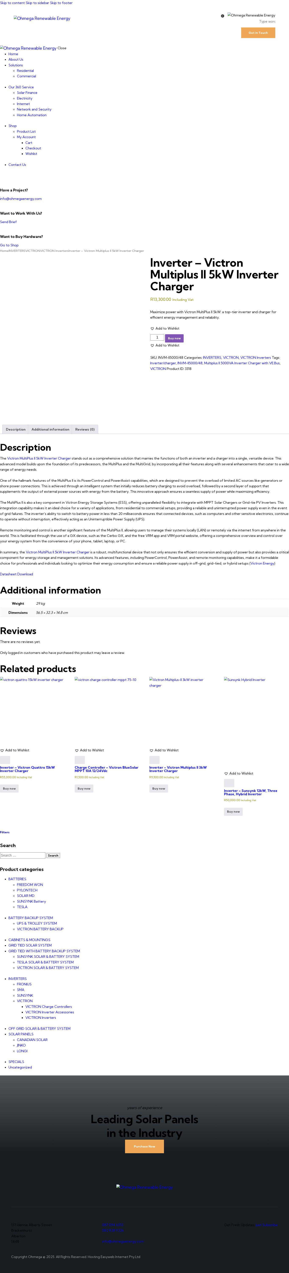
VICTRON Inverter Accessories (49, 1012)
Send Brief (8, 222)
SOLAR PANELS (20, 1034)
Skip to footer (61, 3)
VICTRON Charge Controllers (48, 1006)
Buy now (174, 338)
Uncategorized (20, 1067)
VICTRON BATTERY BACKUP (40, 929)
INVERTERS (17, 251)
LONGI (22, 1051)
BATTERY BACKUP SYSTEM (30, 918)
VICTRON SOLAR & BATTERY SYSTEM (48, 968)
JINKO (21, 1045)
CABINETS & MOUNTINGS (29, 940)
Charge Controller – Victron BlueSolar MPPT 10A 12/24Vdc (106, 769)
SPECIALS (16, 1062)
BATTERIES (17, 879)
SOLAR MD (25, 896)
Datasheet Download (16, 574)
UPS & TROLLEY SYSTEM (37, 923)
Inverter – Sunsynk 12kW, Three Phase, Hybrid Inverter (250, 792)
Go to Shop (9, 245)
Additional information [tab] (50, 429)
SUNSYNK (25, 995)
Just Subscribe (267, 1225)
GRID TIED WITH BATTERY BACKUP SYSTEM (44, 951)
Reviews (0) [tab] (85, 429)
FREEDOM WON (30, 885)
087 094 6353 (112, 1225)
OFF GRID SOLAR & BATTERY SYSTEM (39, 1028)
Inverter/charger (163, 363)
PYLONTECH (27, 890)
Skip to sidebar (37, 3)
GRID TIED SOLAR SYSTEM (30, 945)
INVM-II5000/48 (190, 363)
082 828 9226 (113, 1230)
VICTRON (32, 251)
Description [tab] (16, 429)
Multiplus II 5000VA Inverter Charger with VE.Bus (242, 363)
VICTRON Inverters (54, 251)
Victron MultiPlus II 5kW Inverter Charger (39, 458)
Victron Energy (262, 563)
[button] (164, 328)
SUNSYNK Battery (31, 901)
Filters (5, 832)
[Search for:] (23, 855)
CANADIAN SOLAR (32, 1040)
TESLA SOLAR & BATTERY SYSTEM (45, 962)
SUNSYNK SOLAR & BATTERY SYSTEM (48, 956)
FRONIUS (24, 984)
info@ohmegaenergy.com (21, 198)
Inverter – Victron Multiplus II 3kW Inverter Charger (178, 769)
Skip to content (12, 3)
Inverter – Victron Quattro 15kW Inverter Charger (27, 769)
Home (4, 251)
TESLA (22, 907)
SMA (20, 990)
